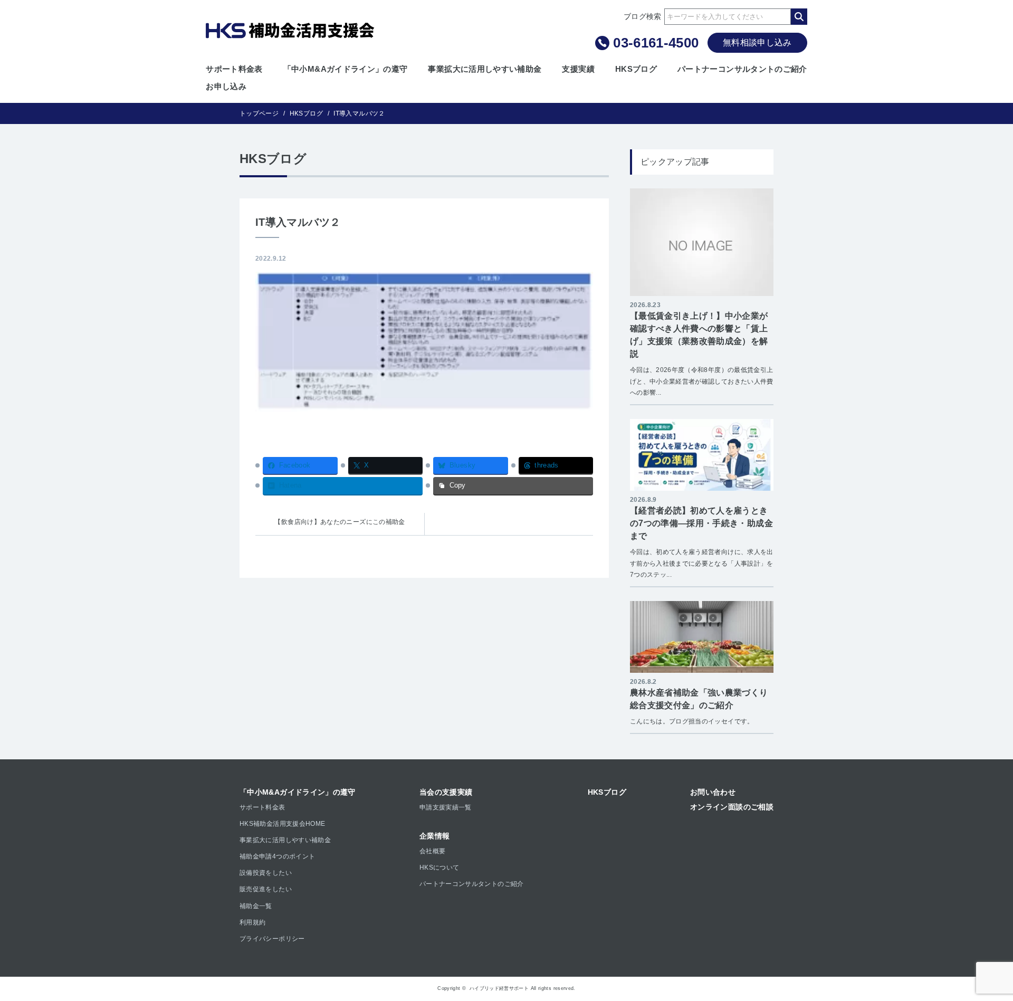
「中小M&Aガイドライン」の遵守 (345, 68)
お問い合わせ (712, 792)
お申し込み (226, 86)
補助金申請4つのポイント (277, 856)
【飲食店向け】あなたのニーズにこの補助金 (339, 522)
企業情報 (434, 836)
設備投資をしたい (266, 872)
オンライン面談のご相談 (731, 807)
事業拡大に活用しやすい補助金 (484, 68)
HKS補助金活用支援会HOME (282, 823)
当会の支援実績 (446, 792)
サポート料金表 (234, 68)
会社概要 (432, 851)
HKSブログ (636, 68)
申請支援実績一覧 (445, 807)
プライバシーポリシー (272, 938)
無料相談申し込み (757, 42)
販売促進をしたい (266, 889)
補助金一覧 (256, 906)
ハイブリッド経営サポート (499, 988)
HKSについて (439, 867)
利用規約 (252, 922)
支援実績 (578, 68)
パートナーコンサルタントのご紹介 (742, 68)
